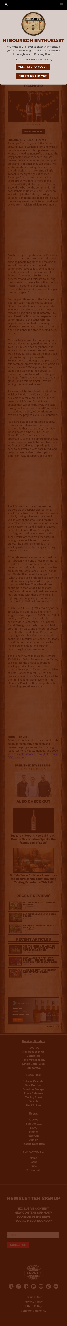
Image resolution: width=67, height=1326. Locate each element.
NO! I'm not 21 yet (33, 76)
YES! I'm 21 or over (32, 67)
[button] (61, 3)
